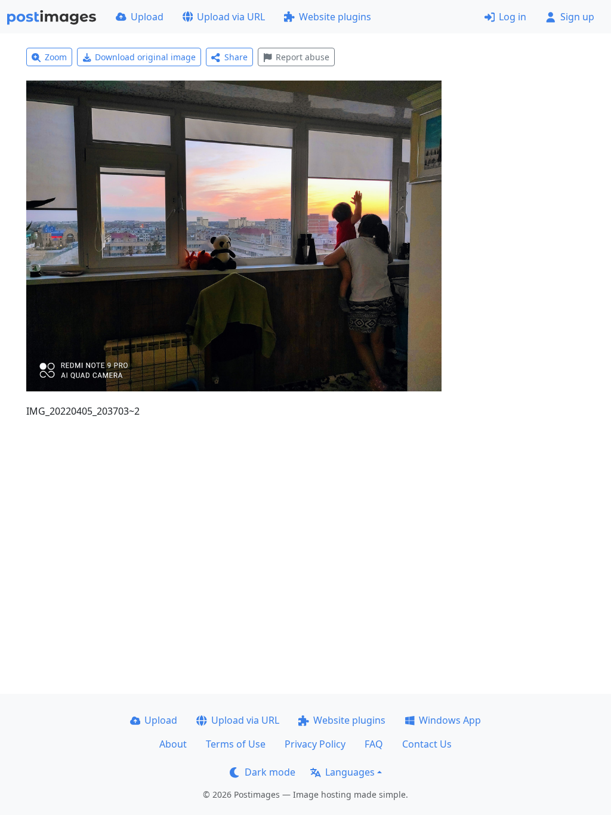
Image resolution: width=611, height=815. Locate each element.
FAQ (374, 744)
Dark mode (270, 772)
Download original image (145, 57)
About (173, 744)
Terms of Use (236, 744)
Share (236, 57)
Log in (512, 16)
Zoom (56, 57)
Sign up (577, 16)
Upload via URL (231, 16)
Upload (147, 16)
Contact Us (427, 744)
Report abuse (302, 57)
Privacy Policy (315, 744)
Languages (350, 772)
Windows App (450, 720)
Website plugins (335, 16)
